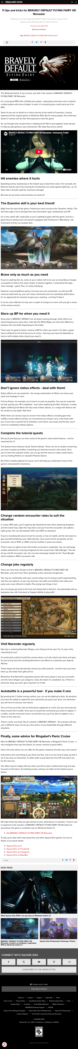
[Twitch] (54, 962)
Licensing (27, 1004)
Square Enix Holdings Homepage (14, 1010)
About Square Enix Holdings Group (40, 1010)
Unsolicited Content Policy (37, 1001)
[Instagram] (69, 962)
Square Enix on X (14, 845)
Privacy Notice (20, 1001)
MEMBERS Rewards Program (34, 1007)
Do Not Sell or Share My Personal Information (46, 1014)
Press (69, 1001)
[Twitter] (24, 962)
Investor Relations (22, 1014)
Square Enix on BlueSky (17, 854)
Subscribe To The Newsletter (39, 969)
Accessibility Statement (41, 1004)
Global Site (49, 997)
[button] (4, 1044)
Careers (30, 997)
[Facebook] (8, 962)
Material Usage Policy (56, 1001)
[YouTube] (39, 962)
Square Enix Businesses (63, 1010)
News (58, 997)
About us (21, 997)
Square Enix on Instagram (17, 851)
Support (39, 997)
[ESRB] (39, 1031)
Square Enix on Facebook (17, 848)
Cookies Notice (15, 1004)
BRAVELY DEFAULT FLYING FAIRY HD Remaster (41, 35)
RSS (49, 1007)
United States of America (39, 989)
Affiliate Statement (58, 1004)
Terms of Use (8, 1001)
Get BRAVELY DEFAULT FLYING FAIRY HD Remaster (29, 832)
